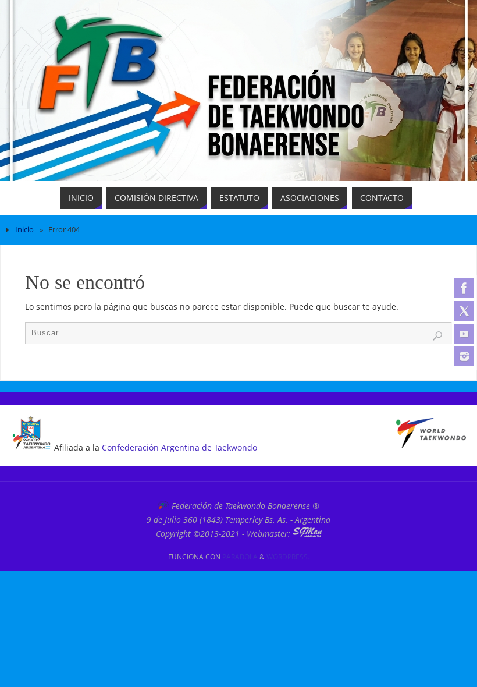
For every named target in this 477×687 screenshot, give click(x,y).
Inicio (24, 230)
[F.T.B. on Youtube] (464, 334)
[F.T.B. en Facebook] (464, 288)
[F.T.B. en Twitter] (464, 311)
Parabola (240, 557)
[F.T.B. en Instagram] (464, 356)
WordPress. (287, 557)
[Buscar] (437, 336)
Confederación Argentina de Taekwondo (179, 447)
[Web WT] (431, 445)
